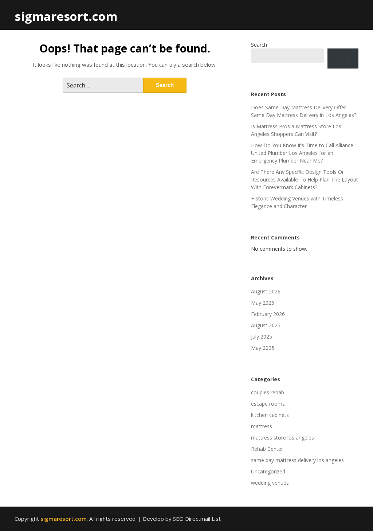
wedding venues (270, 482)
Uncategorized (268, 471)
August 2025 (265, 325)
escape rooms (268, 403)
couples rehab (267, 392)
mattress (261, 426)
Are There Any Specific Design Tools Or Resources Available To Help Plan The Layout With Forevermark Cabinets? (304, 179)
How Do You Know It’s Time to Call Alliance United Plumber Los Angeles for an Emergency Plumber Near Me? (302, 153)
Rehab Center (267, 448)
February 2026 (268, 314)
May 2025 (262, 347)
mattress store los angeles (282, 437)
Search (259, 44)
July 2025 (261, 336)
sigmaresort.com (66, 16)
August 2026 (265, 291)
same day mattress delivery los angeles (297, 460)
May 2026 (262, 302)
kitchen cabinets (270, 414)
